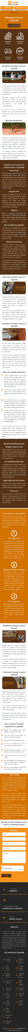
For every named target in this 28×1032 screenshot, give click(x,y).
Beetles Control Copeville (8, 968)
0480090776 (7, 7)
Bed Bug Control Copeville (21, 960)
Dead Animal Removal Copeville (21, 975)
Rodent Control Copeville (8, 1002)
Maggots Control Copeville (21, 982)
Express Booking (21, 7)
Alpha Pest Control (10, 1028)
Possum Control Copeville (8, 995)
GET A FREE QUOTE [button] (14, 25)
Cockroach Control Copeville (21, 968)
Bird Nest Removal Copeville (8, 975)
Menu (12, 12)
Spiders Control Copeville (8, 1010)
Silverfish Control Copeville (21, 1002)
